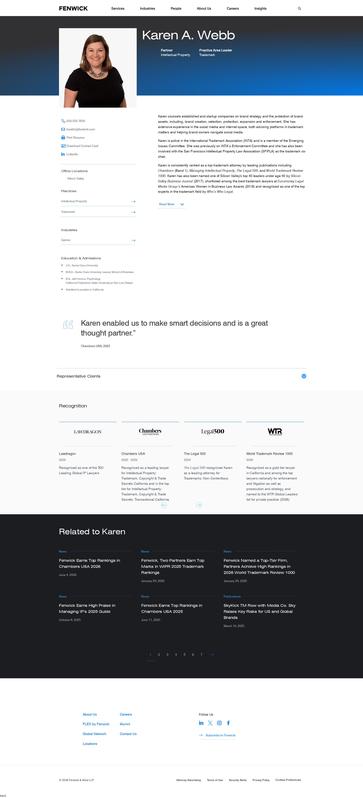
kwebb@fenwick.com (81, 129)
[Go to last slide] (164, 505)
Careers (233, 9)
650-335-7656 (76, 121)
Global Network (94, 733)
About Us (204, 9)
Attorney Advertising (188, 780)
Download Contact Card (82, 146)
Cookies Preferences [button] (288, 780)
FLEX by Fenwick (96, 724)
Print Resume (76, 137)
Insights (260, 9)
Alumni (125, 724)
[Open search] (299, 8)
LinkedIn (72, 154)
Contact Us (128, 733)
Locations (90, 743)
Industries (147, 9)
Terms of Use (215, 780)
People (176, 9)
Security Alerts (238, 780)
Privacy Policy (261, 780)
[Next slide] (199, 505)
